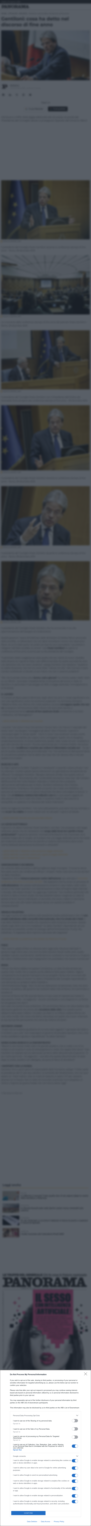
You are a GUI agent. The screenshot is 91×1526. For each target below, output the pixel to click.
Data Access (45, 1521)
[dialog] (45, 1448)
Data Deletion (32, 1521)
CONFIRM (28, 1513)
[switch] (75, 1420)
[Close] (86, 1374)
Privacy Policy (59, 1521)
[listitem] (45, 1415)
